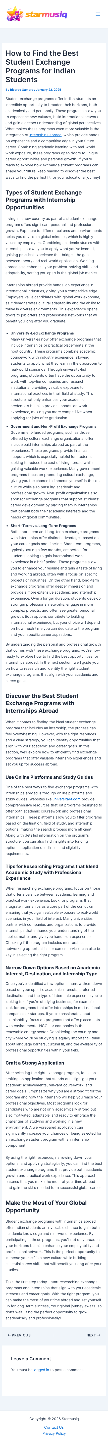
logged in (41, 1370)
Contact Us (54, 1427)
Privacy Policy (54, 1433)
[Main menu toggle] (97, 14)
